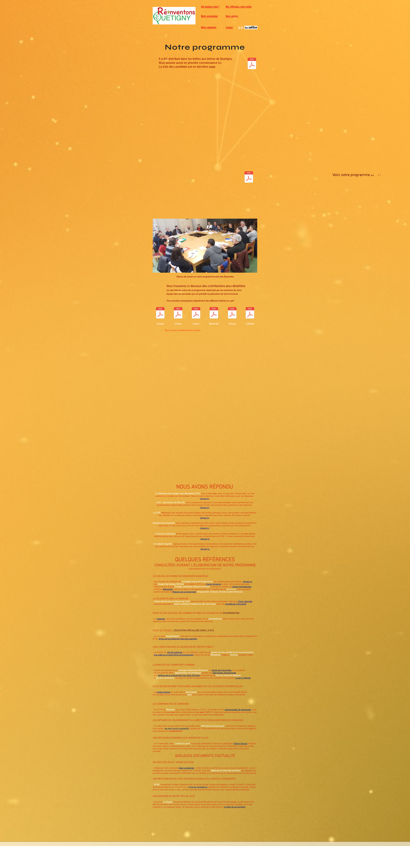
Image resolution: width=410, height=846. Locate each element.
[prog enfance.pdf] (232, 313)
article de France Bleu (222, 670)
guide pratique (163, 692)
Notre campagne (208, 27)
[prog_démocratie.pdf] (214, 313)
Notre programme (209, 16)
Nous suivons (232, 16)
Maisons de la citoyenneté (184, 592)
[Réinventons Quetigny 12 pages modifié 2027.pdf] (252, 63)
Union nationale (245, 601)
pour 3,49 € (205, 712)
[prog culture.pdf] (196, 313)
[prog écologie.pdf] (160, 313)
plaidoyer (161, 619)
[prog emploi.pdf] (178, 313)
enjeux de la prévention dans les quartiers (178, 639)
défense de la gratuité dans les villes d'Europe (179, 675)
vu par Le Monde (242, 678)
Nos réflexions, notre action (239, 6)
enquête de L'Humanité (235, 604)
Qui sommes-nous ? (210, 6)
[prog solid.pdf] (250, 313)
